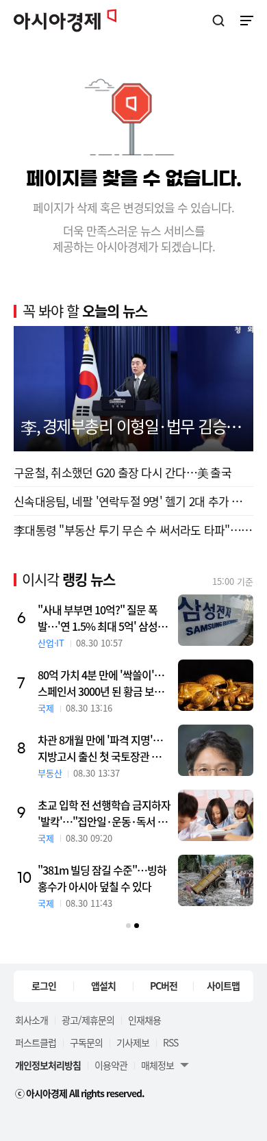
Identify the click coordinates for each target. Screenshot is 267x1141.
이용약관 (110, 1065)
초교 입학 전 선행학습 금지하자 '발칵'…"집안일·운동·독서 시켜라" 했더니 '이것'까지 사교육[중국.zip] (104, 813)
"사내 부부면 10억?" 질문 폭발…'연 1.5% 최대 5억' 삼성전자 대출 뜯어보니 (102, 617)
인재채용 (144, 1020)
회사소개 (31, 1020)
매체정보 (157, 1065)
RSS (170, 1042)
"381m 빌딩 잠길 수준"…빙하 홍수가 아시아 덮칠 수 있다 (102, 878)
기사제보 (132, 1042)
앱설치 (103, 985)
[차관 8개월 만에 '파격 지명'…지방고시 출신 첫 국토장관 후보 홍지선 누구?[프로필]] (215, 750)
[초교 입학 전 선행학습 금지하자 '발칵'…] (215, 815)
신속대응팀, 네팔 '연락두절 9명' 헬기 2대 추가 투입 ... (133, 501)
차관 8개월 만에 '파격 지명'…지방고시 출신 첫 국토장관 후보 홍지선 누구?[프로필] (104, 747)
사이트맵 (223, 985)
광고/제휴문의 (88, 1020)
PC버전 (163, 985)
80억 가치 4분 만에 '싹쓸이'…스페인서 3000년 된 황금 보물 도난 (101, 682)
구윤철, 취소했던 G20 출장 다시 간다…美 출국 (122, 472)
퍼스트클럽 (35, 1042)
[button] (128, 925)
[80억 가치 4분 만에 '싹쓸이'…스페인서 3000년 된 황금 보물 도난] (215, 685)
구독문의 (86, 1042)
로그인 (43, 985)
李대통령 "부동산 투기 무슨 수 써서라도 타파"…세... (133, 529)
